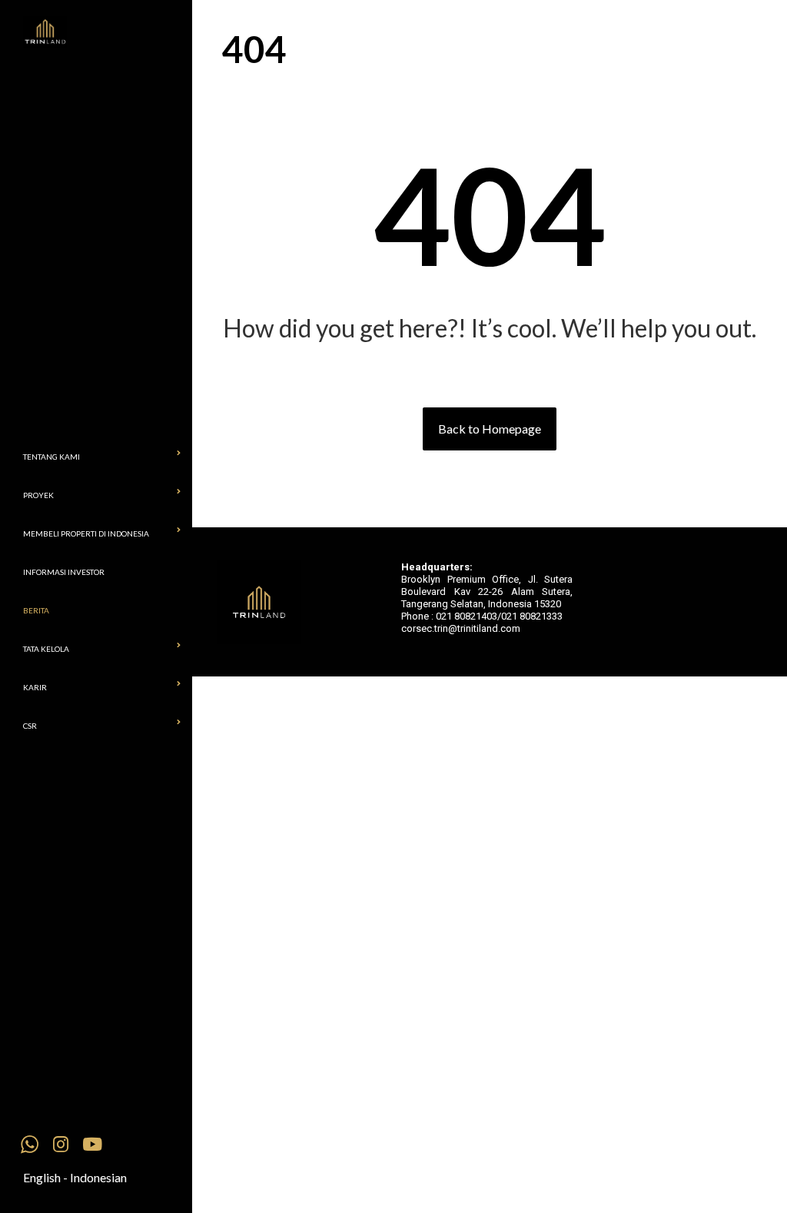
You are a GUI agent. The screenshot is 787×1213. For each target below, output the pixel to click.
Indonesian (98, 1177)
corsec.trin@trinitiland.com (460, 628)
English (42, 1177)
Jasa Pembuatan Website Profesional (415, 636)
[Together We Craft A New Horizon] (107, 32)
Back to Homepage (489, 428)
